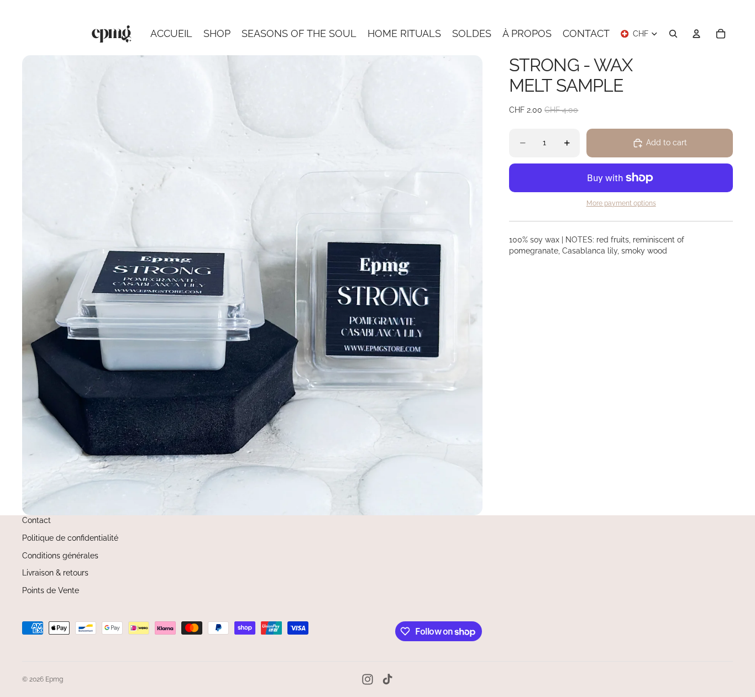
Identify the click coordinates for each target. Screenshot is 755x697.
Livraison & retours (55, 572)
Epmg (54, 679)
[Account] (696, 34)
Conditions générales (60, 555)
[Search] (673, 34)
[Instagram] (367, 679)
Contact (36, 520)
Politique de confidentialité (70, 538)
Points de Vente (50, 590)
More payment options (621, 203)
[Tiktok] (387, 679)
